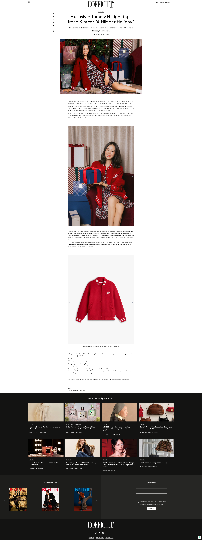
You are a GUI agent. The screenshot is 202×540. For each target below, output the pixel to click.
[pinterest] (53, 19)
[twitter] (53, 25)
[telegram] (53, 31)
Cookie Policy (109, 537)
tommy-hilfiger (73, 390)
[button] (132, 176)
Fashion (101, 12)
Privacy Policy (160, 504)
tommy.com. (125, 379)
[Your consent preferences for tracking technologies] (199, 537)
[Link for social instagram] (103, 533)
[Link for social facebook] (99, 533)
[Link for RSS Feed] (106, 533)
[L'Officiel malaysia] (101, 4)
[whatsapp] (53, 28)
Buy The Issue (160, 2)
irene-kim (82, 390)
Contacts (91, 537)
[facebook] (53, 16)
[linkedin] (53, 22)
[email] (53, 13)
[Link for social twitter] (96, 533)
